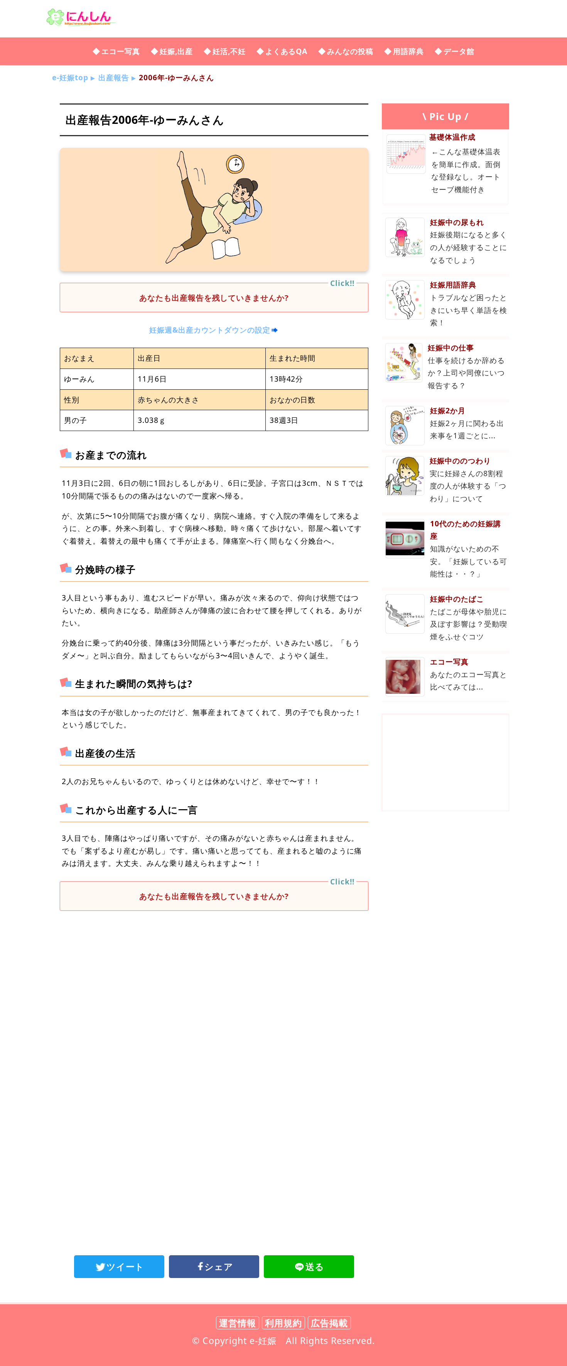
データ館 (459, 51)
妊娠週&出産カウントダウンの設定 (209, 330)
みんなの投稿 (350, 51)
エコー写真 (120, 51)
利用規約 (283, 1323)
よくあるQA (286, 51)
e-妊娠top (70, 77)
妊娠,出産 (176, 51)
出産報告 (113, 77)
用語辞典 (408, 51)
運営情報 (237, 1323)
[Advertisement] (214, 980)
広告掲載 (329, 1323)
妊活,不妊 (229, 51)
